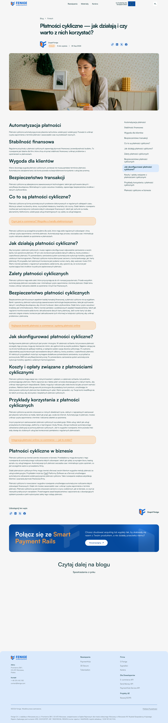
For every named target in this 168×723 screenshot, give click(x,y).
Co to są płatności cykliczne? (137, 143)
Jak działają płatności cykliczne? (138, 148)
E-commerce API (126, 680)
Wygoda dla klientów (133, 132)
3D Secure (84, 666)
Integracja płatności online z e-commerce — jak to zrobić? (41, 439)
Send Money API (126, 684)
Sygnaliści (124, 666)
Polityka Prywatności (150, 709)
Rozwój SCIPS (125, 698)
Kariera (95, 4)
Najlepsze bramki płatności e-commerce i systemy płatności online (45, 325)
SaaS (46, 473)
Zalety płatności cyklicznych (136, 154)
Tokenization (85, 670)
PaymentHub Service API (130, 688)
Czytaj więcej (17, 638)
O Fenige (123, 661)
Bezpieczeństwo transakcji (136, 138)
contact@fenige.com (18, 683)
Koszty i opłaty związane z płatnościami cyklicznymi (135, 175)
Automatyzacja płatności (135, 122)
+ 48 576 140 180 (17, 680)
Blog (42, 18)
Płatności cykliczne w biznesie (137, 190)
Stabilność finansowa (133, 127)
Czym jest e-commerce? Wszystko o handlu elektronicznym (42, 221)
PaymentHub (85, 661)
